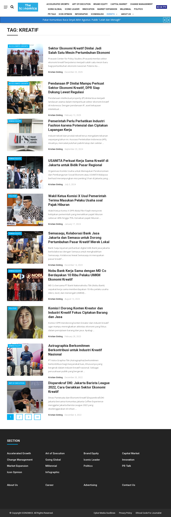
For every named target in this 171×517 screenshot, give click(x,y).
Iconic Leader (72, 9)
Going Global (55, 9)
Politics (138, 9)
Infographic (52, 472)
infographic (81, 14)
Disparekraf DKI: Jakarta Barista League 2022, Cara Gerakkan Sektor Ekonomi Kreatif (79, 387)
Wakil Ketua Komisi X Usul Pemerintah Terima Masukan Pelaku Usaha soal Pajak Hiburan (77, 200)
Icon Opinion (65, 14)
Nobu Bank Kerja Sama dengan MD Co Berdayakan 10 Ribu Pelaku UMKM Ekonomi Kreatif (77, 275)
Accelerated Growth (57, 4)
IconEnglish (97, 14)
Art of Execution (81, 4)
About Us (126, 14)
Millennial (125, 9)
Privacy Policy (125, 513)
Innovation (88, 9)
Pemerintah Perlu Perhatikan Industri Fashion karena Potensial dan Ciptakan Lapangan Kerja (78, 125)
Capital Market (119, 4)
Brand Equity (101, 4)
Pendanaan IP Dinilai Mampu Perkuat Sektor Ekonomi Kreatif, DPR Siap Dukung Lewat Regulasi (76, 87)
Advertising (90, 485)
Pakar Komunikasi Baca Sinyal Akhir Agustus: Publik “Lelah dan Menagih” (82, 19)
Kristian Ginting (55, 72)
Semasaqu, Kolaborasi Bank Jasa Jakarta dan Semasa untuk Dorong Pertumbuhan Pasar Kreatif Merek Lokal (78, 237)
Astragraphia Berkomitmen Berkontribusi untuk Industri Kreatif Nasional (75, 350)
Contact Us (128, 485)
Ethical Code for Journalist (148, 513)
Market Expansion (107, 9)
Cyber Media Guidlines (104, 513)
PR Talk (52, 14)
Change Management (141, 4)
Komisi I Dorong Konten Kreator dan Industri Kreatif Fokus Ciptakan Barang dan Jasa (78, 312)
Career (49, 485)
